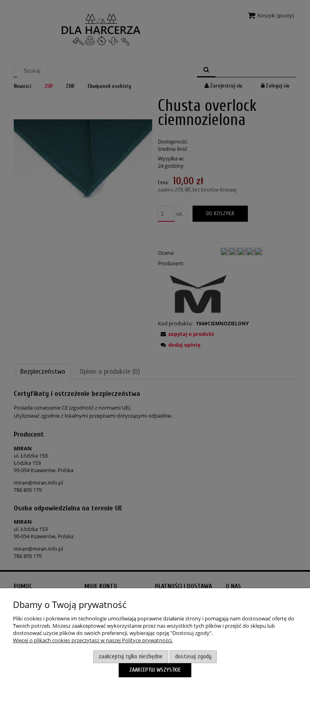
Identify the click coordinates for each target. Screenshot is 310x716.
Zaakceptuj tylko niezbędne (130, 656)
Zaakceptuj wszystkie (155, 669)
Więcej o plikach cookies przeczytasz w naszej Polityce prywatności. (93, 640)
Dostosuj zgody (193, 656)
